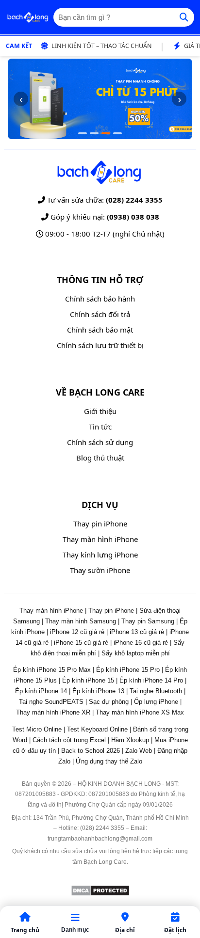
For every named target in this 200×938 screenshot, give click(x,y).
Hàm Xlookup (130, 740)
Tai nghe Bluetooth (156, 691)
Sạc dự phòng (109, 701)
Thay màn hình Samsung (80, 621)
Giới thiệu (100, 411)
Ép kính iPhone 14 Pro (151, 680)
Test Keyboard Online (97, 729)
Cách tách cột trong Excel (69, 740)
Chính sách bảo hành (100, 298)
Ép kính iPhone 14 (41, 691)
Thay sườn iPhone (100, 570)
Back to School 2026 (90, 750)
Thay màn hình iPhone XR (53, 712)
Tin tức (100, 426)
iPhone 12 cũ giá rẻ (77, 632)
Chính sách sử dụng (100, 442)
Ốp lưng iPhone (156, 701)
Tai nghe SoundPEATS (51, 701)
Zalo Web (138, 750)
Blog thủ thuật (100, 457)
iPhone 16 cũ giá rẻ (141, 642)
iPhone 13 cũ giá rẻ (137, 632)
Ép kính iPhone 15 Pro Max (52, 669)
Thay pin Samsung (147, 621)
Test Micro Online (37, 729)
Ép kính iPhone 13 (98, 691)
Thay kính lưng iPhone (100, 554)
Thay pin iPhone (100, 523)
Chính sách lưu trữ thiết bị (100, 345)
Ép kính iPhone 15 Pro (128, 669)
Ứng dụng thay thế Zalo (109, 761)
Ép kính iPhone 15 (88, 680)
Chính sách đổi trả (100, 314)
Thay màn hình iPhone (100, 539)
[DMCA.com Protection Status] (100, 894)
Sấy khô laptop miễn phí (135, 653)
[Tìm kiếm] (184, 17)
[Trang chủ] (28, 17)
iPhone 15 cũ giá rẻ (81, 642)
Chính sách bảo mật (100, 329)
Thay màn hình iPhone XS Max (140, 712)
